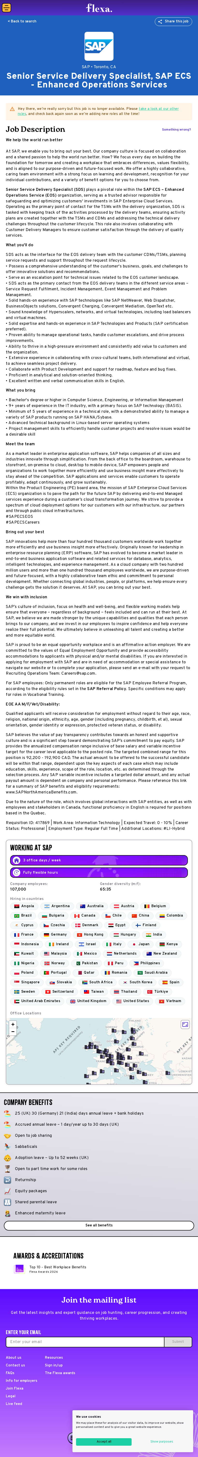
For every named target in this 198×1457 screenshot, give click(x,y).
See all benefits (98, 1225)
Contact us (15, 1365)
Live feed (14, 1404)
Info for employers (21, 1381)
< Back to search (22, 21)
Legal (10, 1396)
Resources (54, 1358)
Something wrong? (176, 130)
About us (13, 1358)
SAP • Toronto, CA (99, 67)
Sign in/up (54, 1365)
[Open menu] (6, 7)
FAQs (10, 1373)
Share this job (176, 21)
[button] (100, 1051)
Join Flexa (14, 1388)
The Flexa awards (60, 1373)
